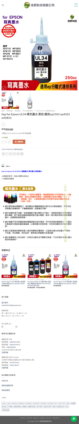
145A (3, 403)
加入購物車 (19, 142)
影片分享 (48, 418)
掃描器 (24, 406)
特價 (54, 406)
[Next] (73, 52)
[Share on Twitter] (11, 154)
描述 (3, 166)
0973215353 (14, 362)
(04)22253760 (15, 342)
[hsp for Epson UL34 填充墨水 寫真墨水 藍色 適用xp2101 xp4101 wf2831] (14, 266)
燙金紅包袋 (47, 406)
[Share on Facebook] (7, 154)
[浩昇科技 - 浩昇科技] (39, 5)
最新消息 (35, 418)
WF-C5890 (66, 403)
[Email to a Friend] (14, 154)
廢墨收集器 (17, 406)
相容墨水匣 (60, 406)
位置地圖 (5, 352)
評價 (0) (8, 166)
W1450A (43, 403)
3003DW (21, 403)
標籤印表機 (31, 406)
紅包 (67, 406)
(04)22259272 (15, 345)
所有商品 (22, 418)
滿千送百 (39, 406)
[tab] (3, 166)
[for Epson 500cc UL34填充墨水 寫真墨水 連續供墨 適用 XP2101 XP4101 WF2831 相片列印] (39, 266)
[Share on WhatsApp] (3, 154)
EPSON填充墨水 (28, 111)
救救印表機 (55, 418)
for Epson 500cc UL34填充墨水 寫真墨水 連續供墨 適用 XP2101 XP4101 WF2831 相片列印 (39, 283)
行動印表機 (5, 410)
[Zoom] (4, 88)
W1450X (50, 403)
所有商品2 (9, 111)
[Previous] (6, 52)
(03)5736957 (14, 365)
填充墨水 (18, 111)
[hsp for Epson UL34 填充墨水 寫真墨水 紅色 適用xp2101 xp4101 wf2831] (65, 266)
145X (8, 403)
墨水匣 (4, 406)
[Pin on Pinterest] (18, 154)
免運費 (73, 403)
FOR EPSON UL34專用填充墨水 (45, 111)
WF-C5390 (58, 403)
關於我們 (29, 418)
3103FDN (28, 403)
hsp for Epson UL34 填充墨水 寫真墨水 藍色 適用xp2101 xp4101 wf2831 (13, 282)
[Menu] (3, 5)
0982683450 (11, 347)
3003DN (14, 403)
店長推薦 (42, 418)
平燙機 (10, 406)
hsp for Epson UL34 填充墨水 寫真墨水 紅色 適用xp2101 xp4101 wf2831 (65, 282)
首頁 (3, 111)
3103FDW (36, 403)
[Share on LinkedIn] (22, 154)
